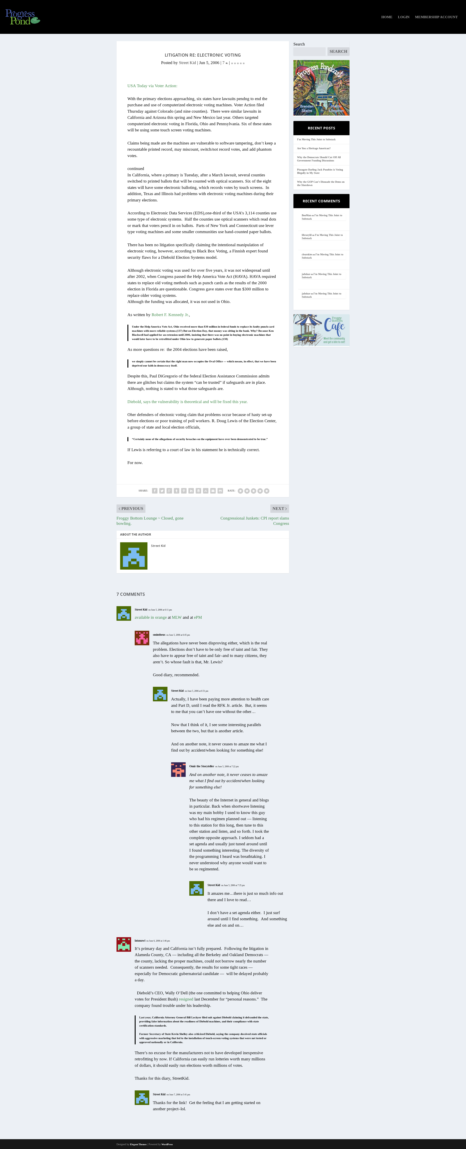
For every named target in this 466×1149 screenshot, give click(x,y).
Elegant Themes (138, 1144)
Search (299, 44)
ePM (198, 617)
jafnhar (306, 274)
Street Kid (187, 62)
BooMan (306, 215)
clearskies (307, 254)
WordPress (167, 1144)
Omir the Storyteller (201, 766)
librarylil (307, 235)
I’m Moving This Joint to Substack (316, 139)
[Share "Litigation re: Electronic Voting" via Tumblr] (176, 490)
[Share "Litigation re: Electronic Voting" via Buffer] (198, 490)
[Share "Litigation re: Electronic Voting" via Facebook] (154, 490)
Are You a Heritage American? (314, 148)
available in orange (151, 617)
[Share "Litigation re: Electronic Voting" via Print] (220, 490)
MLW (177, 617)
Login (404, 17)
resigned (186, 999)
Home (386, 17)
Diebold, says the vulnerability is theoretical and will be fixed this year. (187, 401)
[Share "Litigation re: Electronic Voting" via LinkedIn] (191, 490)
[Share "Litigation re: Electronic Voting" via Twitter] (162, 490)
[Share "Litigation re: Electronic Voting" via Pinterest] (183, 490)
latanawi (140, 940)
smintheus (159, 634)
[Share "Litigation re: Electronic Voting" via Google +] (169, 490)
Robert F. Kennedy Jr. (170, 314)
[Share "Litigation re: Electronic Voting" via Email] (213, 490)
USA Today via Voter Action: (152, 86)
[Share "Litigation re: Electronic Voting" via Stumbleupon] (205, 490)
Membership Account (436, 17)
